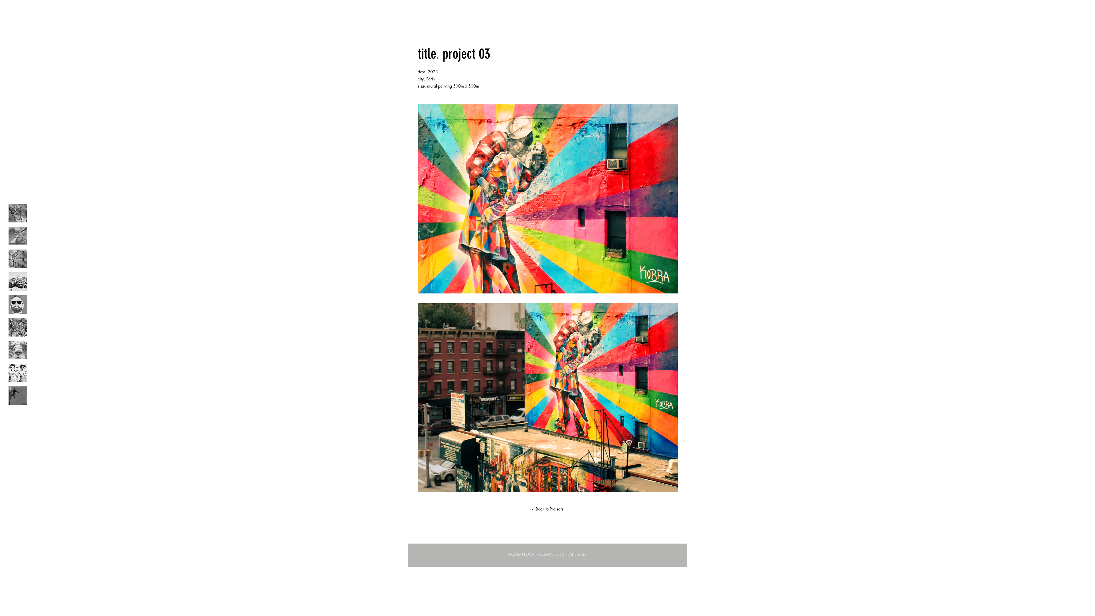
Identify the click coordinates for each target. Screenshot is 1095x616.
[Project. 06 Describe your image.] (18, 327)
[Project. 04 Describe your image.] (18, 281)
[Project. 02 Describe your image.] (18, 236)
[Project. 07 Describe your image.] (18, 350)
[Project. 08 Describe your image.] (18, 373)
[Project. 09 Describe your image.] (18, 395)
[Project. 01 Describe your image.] (18, 213)
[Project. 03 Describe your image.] (18, 259)
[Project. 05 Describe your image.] (18, 304)
